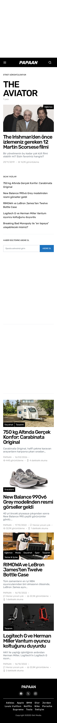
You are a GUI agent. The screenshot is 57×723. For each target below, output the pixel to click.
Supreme (18, 709)
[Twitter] (28, 693)
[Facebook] (21, 693)
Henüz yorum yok (41, 525)
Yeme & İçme (11, 557)
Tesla (29, 709)
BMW (29, 702)
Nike (37, 706)
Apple (20, 702)
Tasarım (20, 424)
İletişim (39, 709)
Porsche (47, 706)
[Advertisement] (28, 28)
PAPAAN (7, 457)
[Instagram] (35, 693)
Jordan (46, 702)
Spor (37, 552)
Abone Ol (46, 248)
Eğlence (48, 107)
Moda (18, 552)
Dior (37, 702)
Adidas (10, 702)
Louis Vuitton (13, 706)
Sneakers (9, 489)
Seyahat (8, 424)
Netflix (28, 706)
